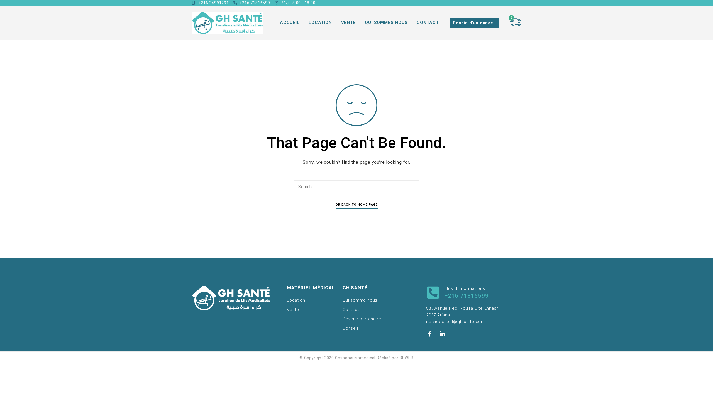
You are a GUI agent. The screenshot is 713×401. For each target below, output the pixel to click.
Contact (428, 22)
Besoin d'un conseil (474, 22)
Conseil (350, 328)
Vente (348, 22)
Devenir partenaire (362, 318)
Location (320, 22)
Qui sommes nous (386, 22)
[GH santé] (227, 23)
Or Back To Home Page (357, 204)
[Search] (413, 186)
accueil (290, 22)
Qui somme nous (360, 300)
